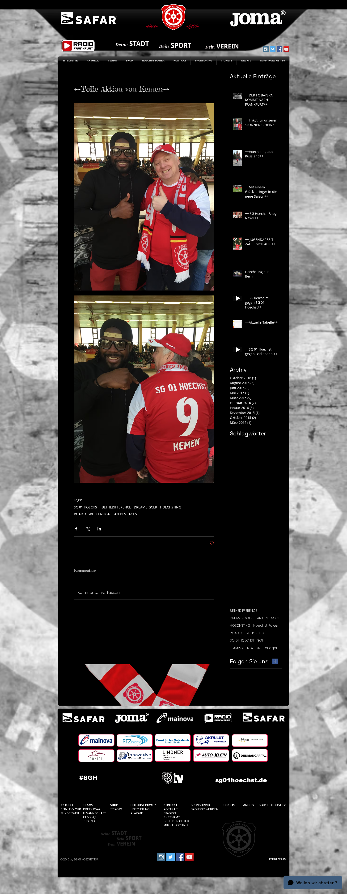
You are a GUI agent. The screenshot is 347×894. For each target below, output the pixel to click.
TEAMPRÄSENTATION (245, 648)
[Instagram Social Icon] (266, 49)
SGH (260, 640)
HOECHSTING (170, 507)
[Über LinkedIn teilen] (99, 528)
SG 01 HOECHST (86, 507)
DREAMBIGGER (145, 507)
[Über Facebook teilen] (76, 528)
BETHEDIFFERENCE (116, 507)
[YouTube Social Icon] (286, 49)
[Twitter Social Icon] (272, 49)
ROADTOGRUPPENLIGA (92, 514)
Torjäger (270, 648)
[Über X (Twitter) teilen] (87, 528)
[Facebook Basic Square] (275, 661)
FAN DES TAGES (125, 514)
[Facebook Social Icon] (279, 49)
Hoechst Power (266, 625)
